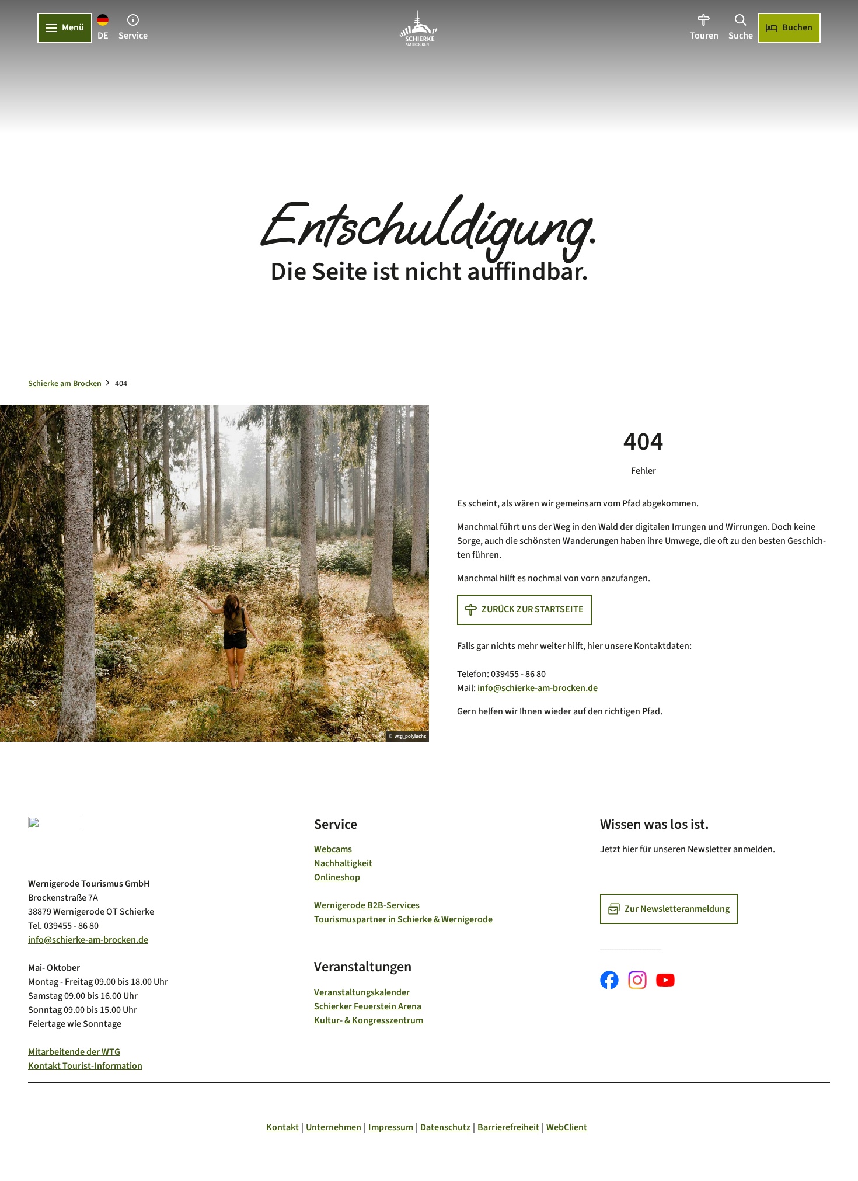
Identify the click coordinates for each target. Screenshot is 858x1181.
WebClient (566, 1127)
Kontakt (282, 1127)
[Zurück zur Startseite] (418, 28)
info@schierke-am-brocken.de (537, 688)
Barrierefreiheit (508, 1127)
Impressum (390, 1127)
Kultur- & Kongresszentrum (368, 1020)
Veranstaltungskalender (362, 992)
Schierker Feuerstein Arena (367, 1006)
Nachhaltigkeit (343, 863)
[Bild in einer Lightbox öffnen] (55, 842)
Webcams (333, 849)
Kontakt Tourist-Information (85, 1066)
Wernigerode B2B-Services (367, 905)
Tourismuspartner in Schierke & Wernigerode (403, 919)
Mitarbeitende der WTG (74, 1051)
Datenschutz (445, 1127)
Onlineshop (337, 877)
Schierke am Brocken (65, 384)
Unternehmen (333, 1127)
